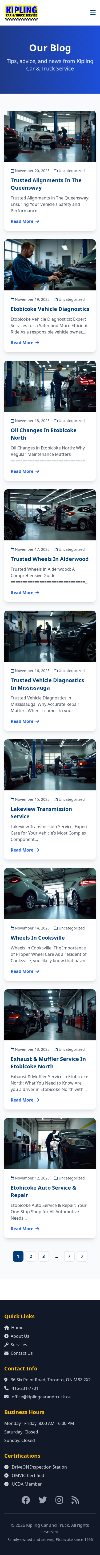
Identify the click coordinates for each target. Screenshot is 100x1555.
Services (19, 1345)
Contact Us (22, 1353)
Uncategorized (72, 170)
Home (17, 1328)
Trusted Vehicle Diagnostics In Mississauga (47, 684)
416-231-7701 (25, 1388)
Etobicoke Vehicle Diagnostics (50, 308)
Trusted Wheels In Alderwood (50, 558)
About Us (20, 1336)
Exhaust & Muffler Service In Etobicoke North (48, 1062)
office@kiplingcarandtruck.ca (41, 1397)
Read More (22, 221)
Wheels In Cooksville (38, 937)
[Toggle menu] (93, 13)
